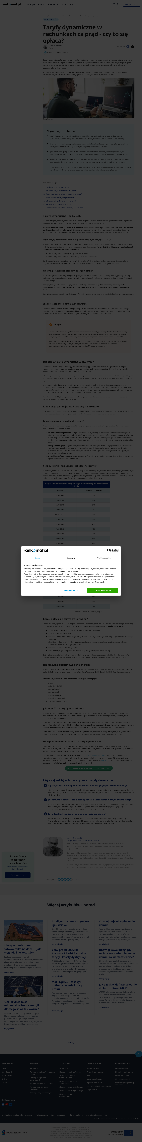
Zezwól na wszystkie (103, 590)
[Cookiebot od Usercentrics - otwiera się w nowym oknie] (108, 550)
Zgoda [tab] (37, 558)
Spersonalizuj (69, 590)
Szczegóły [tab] (71, 558)
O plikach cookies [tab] (104, 558)
